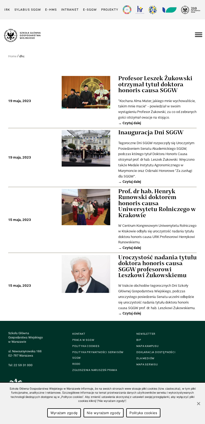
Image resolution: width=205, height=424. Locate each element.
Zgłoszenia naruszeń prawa (94, 370)
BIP (138, 339)
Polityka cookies (143, 413)
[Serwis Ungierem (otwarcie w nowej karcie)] (169, 9)
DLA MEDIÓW (145, 358)
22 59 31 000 (23, 365)
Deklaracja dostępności (156, 352)
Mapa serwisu (147, 364)
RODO (76, 363)
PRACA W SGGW (83, 339)
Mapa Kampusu (147, 346)
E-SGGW (90, 9)
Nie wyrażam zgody (103, 413)
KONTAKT (78, 333)
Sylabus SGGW (27, 9)
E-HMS (51, 9)
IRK (7, 9)
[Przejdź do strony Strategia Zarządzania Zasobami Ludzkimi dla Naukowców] (140, 9)
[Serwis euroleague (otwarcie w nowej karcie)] (152, 9)
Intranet (70, 9)
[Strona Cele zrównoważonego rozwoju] (127, 9)
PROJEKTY (110, 9)
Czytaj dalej (132, 123)
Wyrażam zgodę (64, 413)
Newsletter (145, 333)
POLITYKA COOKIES (86, 346)
